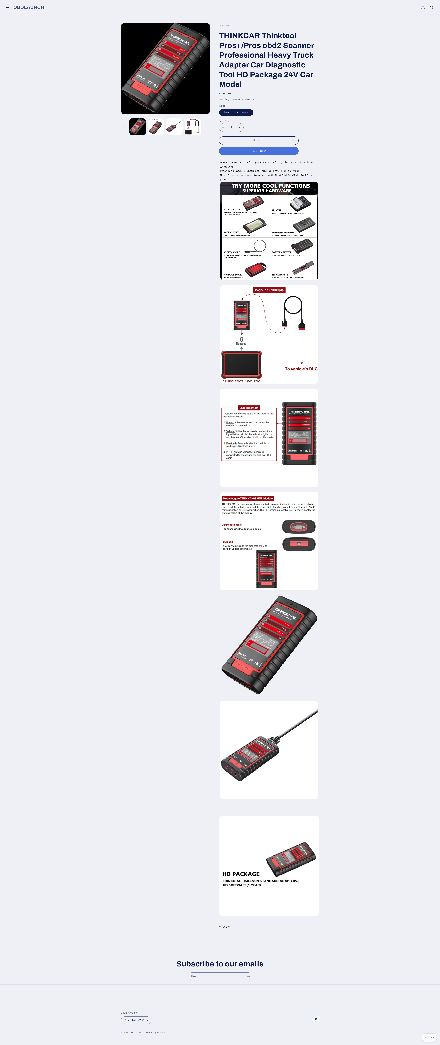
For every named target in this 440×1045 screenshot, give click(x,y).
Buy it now (259, 150)
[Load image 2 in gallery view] (156, 126)
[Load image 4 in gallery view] (193, 126)
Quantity (224, 120)
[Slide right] (206, 127)
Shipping (224, 99)
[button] (8, 7)
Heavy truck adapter (236, 112)
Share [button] (226, 926)
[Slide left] (124, 127)
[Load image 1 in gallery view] (137, 126)
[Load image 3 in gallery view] (174, 126)
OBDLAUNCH (136, 1033)
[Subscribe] (248, 976)
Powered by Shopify (154, 1033)
